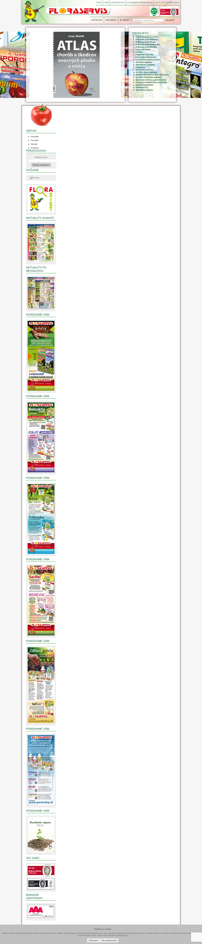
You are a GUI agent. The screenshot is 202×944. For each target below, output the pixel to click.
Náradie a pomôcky (144, 85)
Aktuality (35, 136)
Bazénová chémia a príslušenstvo (151, 80)
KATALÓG (96, 20)
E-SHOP (124, 20)
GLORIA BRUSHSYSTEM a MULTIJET (152, 75)
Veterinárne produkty (145, 65)
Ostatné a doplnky (144, 62)
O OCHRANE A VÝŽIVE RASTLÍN (140, 2)
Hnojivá (139, 52)
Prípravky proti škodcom (147, 39)
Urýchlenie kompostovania (148, 60)
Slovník (34, 144)
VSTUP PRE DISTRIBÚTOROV (167, 2)
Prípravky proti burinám (146, 47)
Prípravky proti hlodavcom (148, 44)
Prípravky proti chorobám (147, 37)
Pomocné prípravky (144, 55)
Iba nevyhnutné (109, 940)
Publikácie (140, 67)
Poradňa (34, 140)
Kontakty (35, 148)
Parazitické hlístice (144, 90)
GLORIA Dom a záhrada (146, 72)
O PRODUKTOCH (117, 2)
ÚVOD (98, 2)
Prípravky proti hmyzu (146, 42)
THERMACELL (142, 87)
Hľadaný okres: (41, 157)
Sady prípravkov (143, 49)
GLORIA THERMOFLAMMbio (148, 77)
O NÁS (106, 2)
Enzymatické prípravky (146, 57)
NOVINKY (111, 20)
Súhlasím (93, 940)
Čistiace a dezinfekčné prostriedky (151, 82)
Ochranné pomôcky (144, 70)
